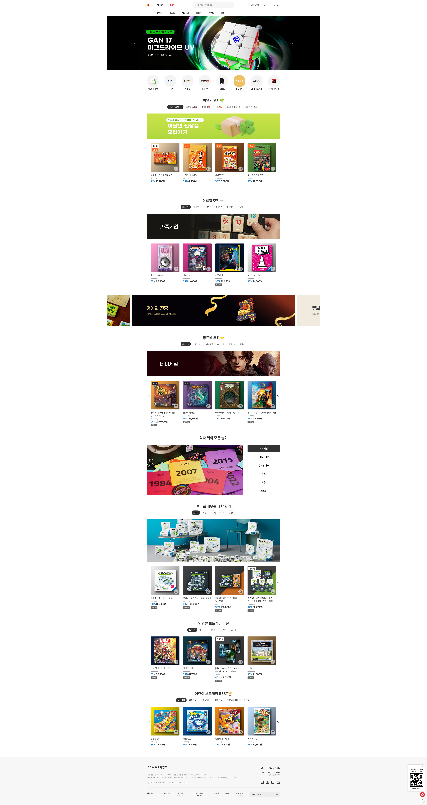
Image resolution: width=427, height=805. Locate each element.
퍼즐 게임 (192, 700)
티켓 (223, 13)
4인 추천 (214, 629)
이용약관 (150, 793)
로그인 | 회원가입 (253, 5)
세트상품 (185, 13)
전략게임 (207, 207)
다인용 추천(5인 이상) (230, 629)
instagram (267, 782)
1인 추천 (192, 629)
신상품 (159, 13)
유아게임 (220, 344)
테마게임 (185, 344)
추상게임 (230, 207)
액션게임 (231, 344)
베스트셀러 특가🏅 (234, 106)
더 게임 (213, 512)
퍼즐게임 (196, 344)
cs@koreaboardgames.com (225, 777)
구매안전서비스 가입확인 (199, 794)
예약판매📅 (205, 106)
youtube (272, 782)
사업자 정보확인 (180, 794)
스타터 (195, 512)
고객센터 (263, 5)
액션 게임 (181, 700)
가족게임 (185, 207)
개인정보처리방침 (164, 793)
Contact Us (239, 794)
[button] (135, 43)
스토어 (172, 5)
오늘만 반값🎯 (191, 106)
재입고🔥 (218, 106)
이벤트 (211, 13)
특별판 (242, 344)
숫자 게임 (245, 700)
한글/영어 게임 (232, 700)
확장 (204, 512)
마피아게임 (208, 344)
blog (278, 782)
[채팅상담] (422, 794)
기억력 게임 (217, 700)
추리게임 (219, 207)
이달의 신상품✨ (175, 106)
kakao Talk (262, 782)
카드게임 (241, 207)
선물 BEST (205, 700)
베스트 (172, 13)
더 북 (222, 512)
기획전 (198, 13)
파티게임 (196, 207)
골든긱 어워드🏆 (251, 106)
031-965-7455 (200, 777)
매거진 (160, 5)
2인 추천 (203, 629)
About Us (227, 794)
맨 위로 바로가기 (422, 800)
